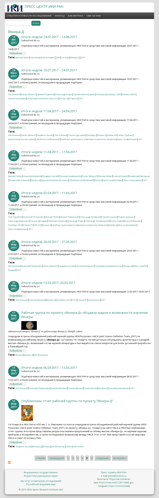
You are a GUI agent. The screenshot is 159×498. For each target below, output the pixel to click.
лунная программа (17, 98)
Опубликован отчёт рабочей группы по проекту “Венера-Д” (67, 401)
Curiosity (65, 57)
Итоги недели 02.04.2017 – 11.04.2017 (49, 193)
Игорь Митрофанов (32, 176)
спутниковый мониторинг (42, 57)
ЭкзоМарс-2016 (15, 225)
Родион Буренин (126, 217)
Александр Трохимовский (97, 221)
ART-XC (37, 225)
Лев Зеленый (14, 94)
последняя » (119, 458)
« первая (40, 458)
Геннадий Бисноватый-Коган (108, 266)
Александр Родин (64, 94)
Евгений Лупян (22, 57)
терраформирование (119, 388)
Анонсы (60, 15)
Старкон (73, 98)
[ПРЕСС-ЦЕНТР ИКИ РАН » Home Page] (15, 10)
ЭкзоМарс (100, 94)
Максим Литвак (105, 176)
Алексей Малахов (133, 221)
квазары (112, 225)
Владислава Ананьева (19, 180)
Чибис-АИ (112, 135)
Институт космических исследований (40, 480)
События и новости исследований (29, 15)
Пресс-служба (140, 266)
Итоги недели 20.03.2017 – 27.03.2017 (49, 242)
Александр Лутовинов (90, 217)
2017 (83, 57)
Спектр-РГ (28, 225)
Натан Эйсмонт (29, 94)
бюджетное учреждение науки (40, 475)
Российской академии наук (40, 484)
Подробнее (17, 53)
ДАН (58, 57)
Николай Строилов (57, 221)
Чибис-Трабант (125, 135)
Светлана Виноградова (84, 94)
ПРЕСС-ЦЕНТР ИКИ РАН (44, 6)
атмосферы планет (75, 446)
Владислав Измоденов (139, 176)
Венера (98, 180)
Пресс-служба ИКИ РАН (113, 472)
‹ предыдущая (56, 458)
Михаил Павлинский (69, 217)
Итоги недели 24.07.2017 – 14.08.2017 (49, 37)
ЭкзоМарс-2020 (114, 94)
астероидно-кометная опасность (42, 98)
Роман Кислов (90, 388)
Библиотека (75, 15)
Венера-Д (75, 57)
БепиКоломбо (128, 94)
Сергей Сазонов (109, 217)
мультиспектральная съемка (21, 139)
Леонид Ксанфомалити (70, 176)
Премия (11, 270)
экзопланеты (94, 300)
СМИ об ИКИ (93, 15)
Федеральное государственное (41, 472)
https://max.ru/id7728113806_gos (116, 482)
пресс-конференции (127, 139)
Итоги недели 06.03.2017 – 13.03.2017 (49, 367)
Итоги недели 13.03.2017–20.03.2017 (48, 283)
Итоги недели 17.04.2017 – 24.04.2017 (49, 111)
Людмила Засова (45, 135)
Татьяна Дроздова (76, 135)
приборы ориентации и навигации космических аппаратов (88, 139)
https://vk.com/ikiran (119, 479)
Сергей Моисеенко (85, 266)
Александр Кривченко (18, 221)
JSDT (36, 355)
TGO (74, 300)
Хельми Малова (75, 388)
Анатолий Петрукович (33, 217)
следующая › (103, 458)
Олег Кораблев (15, 217)
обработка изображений (48, 139)
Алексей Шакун (120, 176)
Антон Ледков (117, 221)
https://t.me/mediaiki (119, 485)
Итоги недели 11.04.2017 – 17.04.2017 (49, 152)
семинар (44, 355)
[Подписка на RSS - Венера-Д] (9, 463)
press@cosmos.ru (117, 475)
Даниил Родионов (45, 94)
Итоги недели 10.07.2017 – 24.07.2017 (49, 70)
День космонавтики (132, 180)
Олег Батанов (60, 135)
